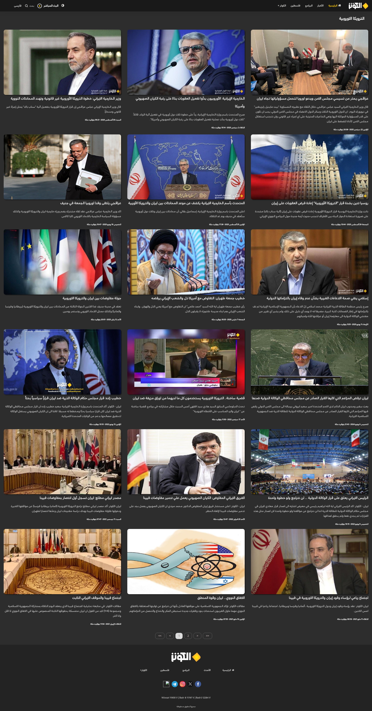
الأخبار (320, 5)
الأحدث (207, 670)
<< (207, 635)
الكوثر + (282, 5)
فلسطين (295, 5)
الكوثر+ (143, 670)
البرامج (309, 5)
